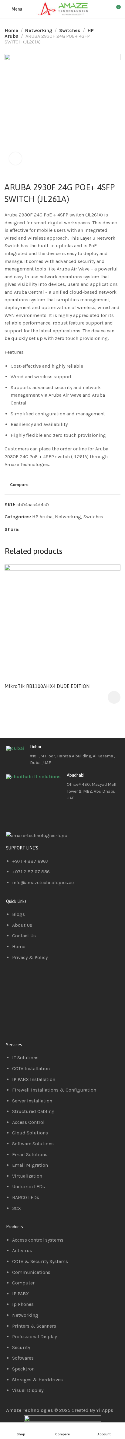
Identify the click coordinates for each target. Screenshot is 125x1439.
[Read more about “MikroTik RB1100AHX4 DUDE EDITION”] (114, 697)
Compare (19, 484)
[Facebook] (13, 815)
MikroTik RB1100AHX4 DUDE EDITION (47, 686)
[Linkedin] (30, 815)
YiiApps (104, 1410)
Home (11, 30)
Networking (38, 30)
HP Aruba (42, 517)
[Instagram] (46, 815)
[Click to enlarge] (15, 158)
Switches (69, 30)
